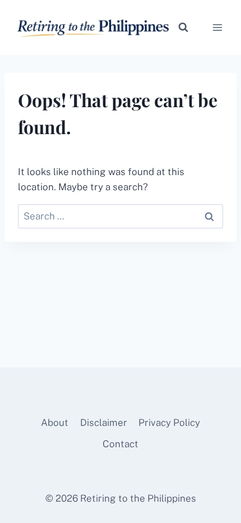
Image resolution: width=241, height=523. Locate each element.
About (54, 422)
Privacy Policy (169, 422)
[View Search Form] (183, 27)
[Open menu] (217, 27)
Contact (120, 443)
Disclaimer (103, 422)
